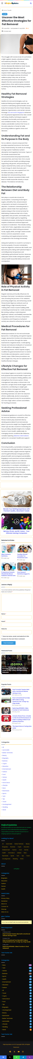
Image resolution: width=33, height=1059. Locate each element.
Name (3, 614)
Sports (4, 793)
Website (4, 629)
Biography (5, 758)
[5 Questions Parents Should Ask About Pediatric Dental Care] (8, 566)
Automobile (5, 750)
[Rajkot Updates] (11, 3)
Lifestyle (4, 785)
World (4, 810)
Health (9, 10)
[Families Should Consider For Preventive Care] (24, 549)
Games (4, 777)
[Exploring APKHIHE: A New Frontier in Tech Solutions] (6, 710)
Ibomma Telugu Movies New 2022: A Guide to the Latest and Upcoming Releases (15, 670)
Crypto (4, 763)
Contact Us (4, 906)
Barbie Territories (7, 753)
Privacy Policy (5, 898)
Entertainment (6, 769)
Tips (3, 799)
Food (3, 774)
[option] (16, 664)
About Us (4, 904)
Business (4, 761)
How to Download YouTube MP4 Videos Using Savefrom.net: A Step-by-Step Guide (21, 700)
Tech (3, 796)
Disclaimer (4, 901)
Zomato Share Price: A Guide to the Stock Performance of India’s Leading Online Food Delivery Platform (21, 718)
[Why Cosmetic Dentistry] (8, 549)
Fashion (4, 772)
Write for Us (4, 912)
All (3, 747)
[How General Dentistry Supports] (24, 566)
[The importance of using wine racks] (6, 728)
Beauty (4, 755)
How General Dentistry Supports (23, 573)
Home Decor (6, 782)
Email (3, 621)
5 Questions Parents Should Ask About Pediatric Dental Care (8, 573)
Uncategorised (6, 804)
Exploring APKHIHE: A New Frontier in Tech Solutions (20, 709)
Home (5, 10)
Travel (4, 801)
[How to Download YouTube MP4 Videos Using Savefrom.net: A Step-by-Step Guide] (6, 700)
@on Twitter (5, 916)
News (4, 788)
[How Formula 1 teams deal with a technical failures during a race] (6, 692)
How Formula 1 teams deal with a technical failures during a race (20, 691)
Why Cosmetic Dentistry (6, 555)
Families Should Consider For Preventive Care (22, 556)
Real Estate (5, 791)
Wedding (5, 807)
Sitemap (3, 909)
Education (5, 766)
